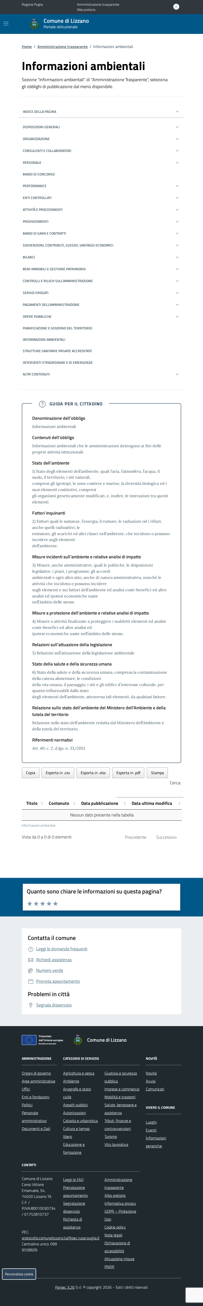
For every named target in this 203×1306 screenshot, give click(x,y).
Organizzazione (36, 138)
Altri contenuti (36, 374)
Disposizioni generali (41, 126)
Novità (151, 1073)
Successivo (166, 837)
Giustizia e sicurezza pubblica (120, 1077)
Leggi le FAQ (73, 1180)
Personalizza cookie (19, 1274)
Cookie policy (115, 1227)
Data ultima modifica (152, 803)
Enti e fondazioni (35, 1097)
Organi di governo (36, 1073)
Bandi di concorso (39, 174)
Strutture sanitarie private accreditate (57, 350)
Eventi (151, 1130)
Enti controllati (37, 197)
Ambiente (71, 1081)
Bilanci (29, 257)
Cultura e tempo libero (76, 1132)
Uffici (26, 1089)
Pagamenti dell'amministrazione (51, 304)
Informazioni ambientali (44, 339)
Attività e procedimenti (43, 209)
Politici (27, 1105)
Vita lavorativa (116, 1144)
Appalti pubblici (75, 1105)
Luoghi (151, 1122)
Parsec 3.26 (65, 1287)
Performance (35, 185)
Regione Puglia (32, 4)
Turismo (110, 1136)
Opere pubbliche (37, 316)
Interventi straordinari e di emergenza (57, 362)
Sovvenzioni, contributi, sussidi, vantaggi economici (68, 245)
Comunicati (155, 1089)
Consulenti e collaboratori (47, 150)
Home (27, 46)
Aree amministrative (38, 1081)
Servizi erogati (36, 292)
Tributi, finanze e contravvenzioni (117, 1125)
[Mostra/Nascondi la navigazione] (6, 23)
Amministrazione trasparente (98, 4)
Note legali (113, 1235)
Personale (32, 162)
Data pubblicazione (99, 803)
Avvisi (150, 1081)
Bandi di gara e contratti (44, 233)
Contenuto (59, 803)
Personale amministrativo (34, 1117)
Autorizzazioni (74, 1113)
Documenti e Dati (36, 1129)
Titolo (32, 803)
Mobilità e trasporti (119, 1097)
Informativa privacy (120, 1203)
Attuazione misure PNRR (119, 1263)
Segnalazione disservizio (74, 1207)
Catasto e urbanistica (80, 1121)
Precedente (135, 837)
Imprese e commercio (121, 1089)
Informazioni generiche (156, 1142)
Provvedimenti (36, 221)
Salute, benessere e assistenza (120, 1109)
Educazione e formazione (74, 1148)
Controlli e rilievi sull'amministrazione (58, 280)
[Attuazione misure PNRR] (44, 1041)
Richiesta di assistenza (72, 1223)
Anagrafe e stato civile (77, 1093)
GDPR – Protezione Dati (120, 1215)
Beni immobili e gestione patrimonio (54, 268)
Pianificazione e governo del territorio (57, 328)
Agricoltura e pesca (78, 1073)
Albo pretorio (86, 9)
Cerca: (175, 782)
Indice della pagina (39, 111)
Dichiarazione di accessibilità (117, 1247)
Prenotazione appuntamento (75, 1191)
